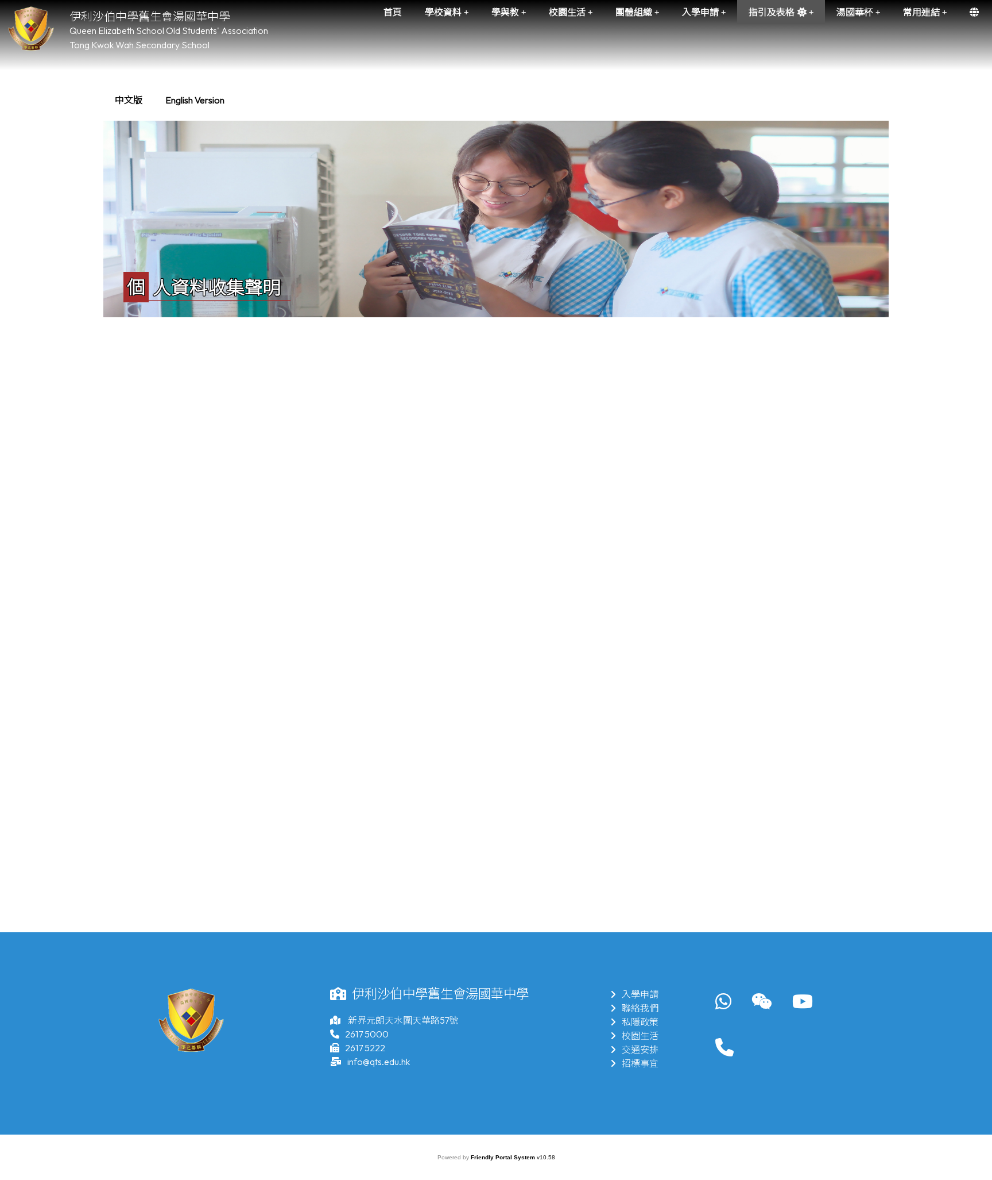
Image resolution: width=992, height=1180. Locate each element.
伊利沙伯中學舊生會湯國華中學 (149, 16)
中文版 (128, 100)
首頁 (392, 12)
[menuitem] (128, 100)
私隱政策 (640, 1022)
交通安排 (640, 1049)
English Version (194, 100)
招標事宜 (640, 1063)
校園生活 (640, 1035)
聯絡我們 (640, 1008)
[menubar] (169, 100)
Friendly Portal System (504, 1157)
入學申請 (640, 994)
